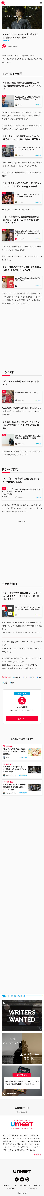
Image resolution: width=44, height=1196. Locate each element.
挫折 (39, 677)
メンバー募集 (10, 1188)
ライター (14, 1185)
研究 (5, 683)
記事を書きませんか (25, 1185)
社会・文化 (8, 677)
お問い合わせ (38, 1185)
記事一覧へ (22, 718)
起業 (12, 683)
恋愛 (32, 677)
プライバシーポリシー (31, 1188)
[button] (41, 3)
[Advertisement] (22, 335)
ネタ (25, 677)
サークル (17, 677)
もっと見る (37, 1154)
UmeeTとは (6, 1185)
